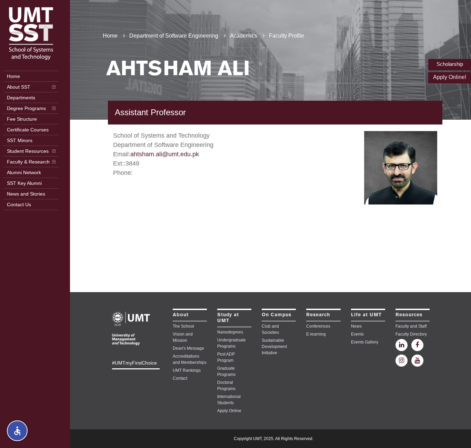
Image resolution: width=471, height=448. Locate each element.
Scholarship (450, 64)
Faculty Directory (411, 334)
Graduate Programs (226, 371)
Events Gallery (364, 342)
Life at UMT (366, 315)
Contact (180, 378)
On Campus (276, 315)
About (181, 315)
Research (318, 315)
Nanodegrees (230, 332)
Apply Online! (449, 77)
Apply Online (229, 410)
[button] (17, 430)
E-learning (316, 334)
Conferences (318, 326)
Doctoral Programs (226, 385)
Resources (408, 315)
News (356, 326)
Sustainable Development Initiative (274, 346)
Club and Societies (270, 329)
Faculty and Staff (411, 326)
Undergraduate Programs (231, 343)
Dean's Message (188, 348)
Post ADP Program (226, 357)
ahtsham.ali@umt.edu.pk (164, 154)
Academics (243, 36)
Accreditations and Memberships (190, 359)
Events (357, 334)
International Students (229, 399)
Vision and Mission (183, 337)
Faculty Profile (286, 36)
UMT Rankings (187, 370)
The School (183, 326)
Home (110, 36)
